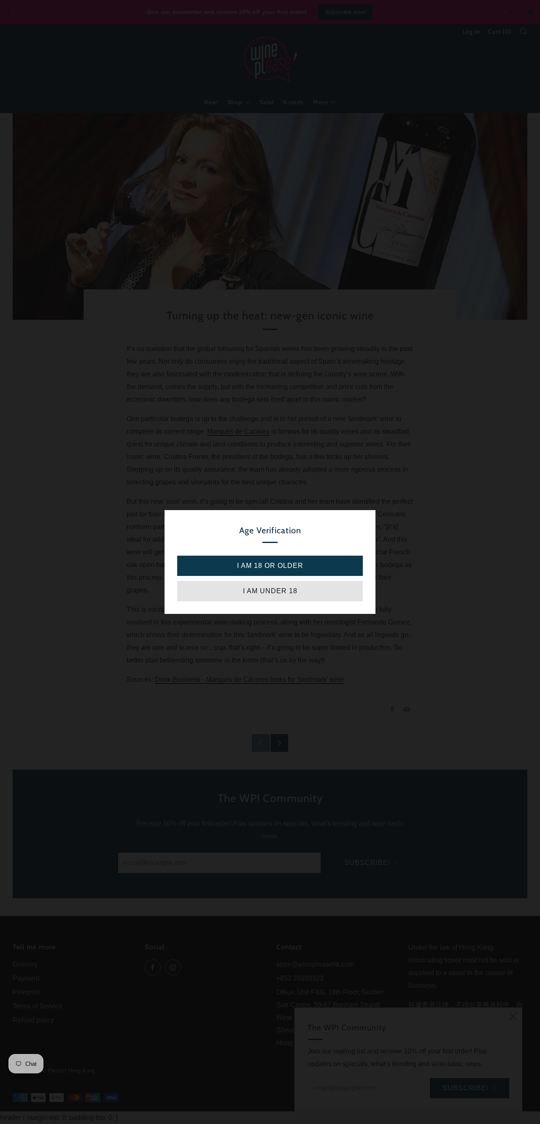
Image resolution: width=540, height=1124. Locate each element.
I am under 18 (270, 590)
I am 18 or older (270, 565)
